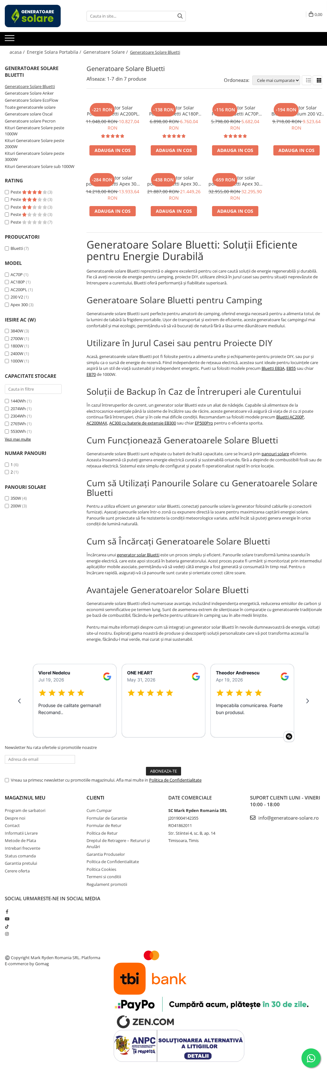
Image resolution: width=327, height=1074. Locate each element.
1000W (17, 361)
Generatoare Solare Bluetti (30, 86)
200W (16, 506)
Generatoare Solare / (106, 52)
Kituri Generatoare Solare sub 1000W (39, 166)
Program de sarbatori (25, 810)
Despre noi (15, 818)
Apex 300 (19, 304)
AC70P (17, 274)
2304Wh (18, 416)
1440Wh (18, 401)
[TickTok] (7, 926)
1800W (17, 346)
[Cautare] (180, 16)
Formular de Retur (104, 825)
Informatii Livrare (21, 833)
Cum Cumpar (99, 810)
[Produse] (10, 40)
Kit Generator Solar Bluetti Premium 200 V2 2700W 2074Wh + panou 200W (296, 111)
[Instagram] (7, 934)
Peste (16, 192)
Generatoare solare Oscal (28, 114)
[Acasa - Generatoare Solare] (37, 16)
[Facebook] (7, 911)
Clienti (95, 797)
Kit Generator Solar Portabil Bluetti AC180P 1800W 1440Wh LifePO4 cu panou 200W (173, 111)
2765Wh (18, 423)
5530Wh (18, 431)
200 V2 (17, 297)
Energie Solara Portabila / (54, 52)
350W (16, 498)
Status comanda (20, 856)
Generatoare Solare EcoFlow (31, 100)
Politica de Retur (102, 833)
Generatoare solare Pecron (30, 121)
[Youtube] (7, 919)
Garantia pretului (21, 863)
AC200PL (19, 289)
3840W (17, 331)
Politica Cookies (101, 869)
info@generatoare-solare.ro (288, 818)
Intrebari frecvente (22, 848)
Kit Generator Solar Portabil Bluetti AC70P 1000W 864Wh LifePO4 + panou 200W (235, 111)
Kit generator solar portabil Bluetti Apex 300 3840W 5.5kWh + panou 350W (173, 181)
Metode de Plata (20, 840)
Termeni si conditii (104, 876)
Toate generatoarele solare (30, 107)
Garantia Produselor (106, 854)
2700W (17, 338)
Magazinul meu (25, 797)
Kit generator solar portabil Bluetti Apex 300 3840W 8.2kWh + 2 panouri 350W (235, 181)
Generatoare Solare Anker (29, 93)
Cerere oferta (17, 871)
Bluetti (17, 248)
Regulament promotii (107, 884)
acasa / (18, 52)
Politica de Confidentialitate (175, 780)
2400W (17, 353)
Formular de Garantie (107, 818)
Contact (12, 825)
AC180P (18, 282)
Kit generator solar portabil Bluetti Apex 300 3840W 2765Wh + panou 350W (112, 181)
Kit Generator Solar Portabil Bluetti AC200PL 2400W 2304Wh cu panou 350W (112, 111)
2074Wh (18, 408)
